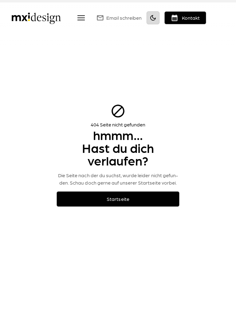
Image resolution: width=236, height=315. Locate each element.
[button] (80, 18)
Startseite (118, 199)
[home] (36, 18)
